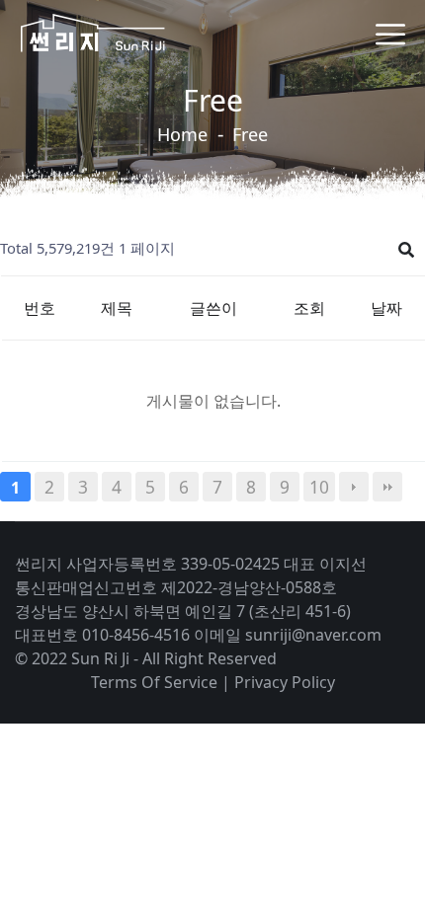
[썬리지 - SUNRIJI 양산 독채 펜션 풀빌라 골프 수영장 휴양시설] (92, 32)
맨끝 (387, 486)
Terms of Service (154, 682)
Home (182, 134)
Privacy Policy (284, 682)
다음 (354, 486)
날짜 (386, 308)
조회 (309, 308)
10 (319, 486)
